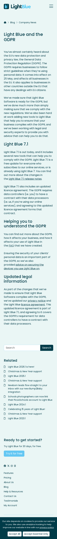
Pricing (7, 477)
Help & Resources (13, 491)
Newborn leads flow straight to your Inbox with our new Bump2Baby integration (27, 389)
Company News (27, 22)
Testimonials (11, 500)
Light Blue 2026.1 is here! (21, 366)
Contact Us (10, 496)
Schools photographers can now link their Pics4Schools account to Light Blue (30, 398)
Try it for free (14, 453)
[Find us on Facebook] (5, 466)
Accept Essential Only (36, 533)
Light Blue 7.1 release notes (25, 179)
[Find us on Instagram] (12, 466)
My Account (10, 505)
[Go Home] (17, 6)
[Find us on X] (8, 466)
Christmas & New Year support (25, 371)
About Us (9, 482)
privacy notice (37, 301)
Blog (12, 22)
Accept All (14, 533)
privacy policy (47, 527)
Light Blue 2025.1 (16, 376)
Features (8, 473)
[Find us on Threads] (15, 466)
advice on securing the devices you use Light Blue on (24, 266)
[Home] (5, 22)
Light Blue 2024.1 (17, 404)
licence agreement (33, 304)
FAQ (11, 245)
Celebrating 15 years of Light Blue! (26, 409)
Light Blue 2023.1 (16, 418)
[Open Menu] (51, 6)
